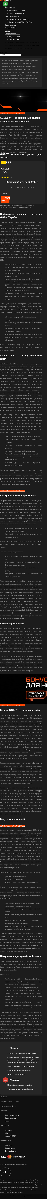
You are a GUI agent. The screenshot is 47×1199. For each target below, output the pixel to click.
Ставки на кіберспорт (12, 1115)
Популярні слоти (10, 1151)
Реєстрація (8, 1130)
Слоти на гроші (10, 1148)
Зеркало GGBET (14, 39)
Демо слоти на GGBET (17, 10)
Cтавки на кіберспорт (12, 16)
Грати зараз (5, 199)
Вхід (6, 1133)
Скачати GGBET (10, 28)
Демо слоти (9, 1145)
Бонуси (7, 31)
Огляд (5, 193)
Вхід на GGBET (14, 36)
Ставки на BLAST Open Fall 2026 (20, 22)
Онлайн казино (10, 8)
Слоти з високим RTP (16, 13)
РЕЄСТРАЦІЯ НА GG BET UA (12, 113)
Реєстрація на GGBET (12, 34)
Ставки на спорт (10, 25)
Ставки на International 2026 (18, 19)
